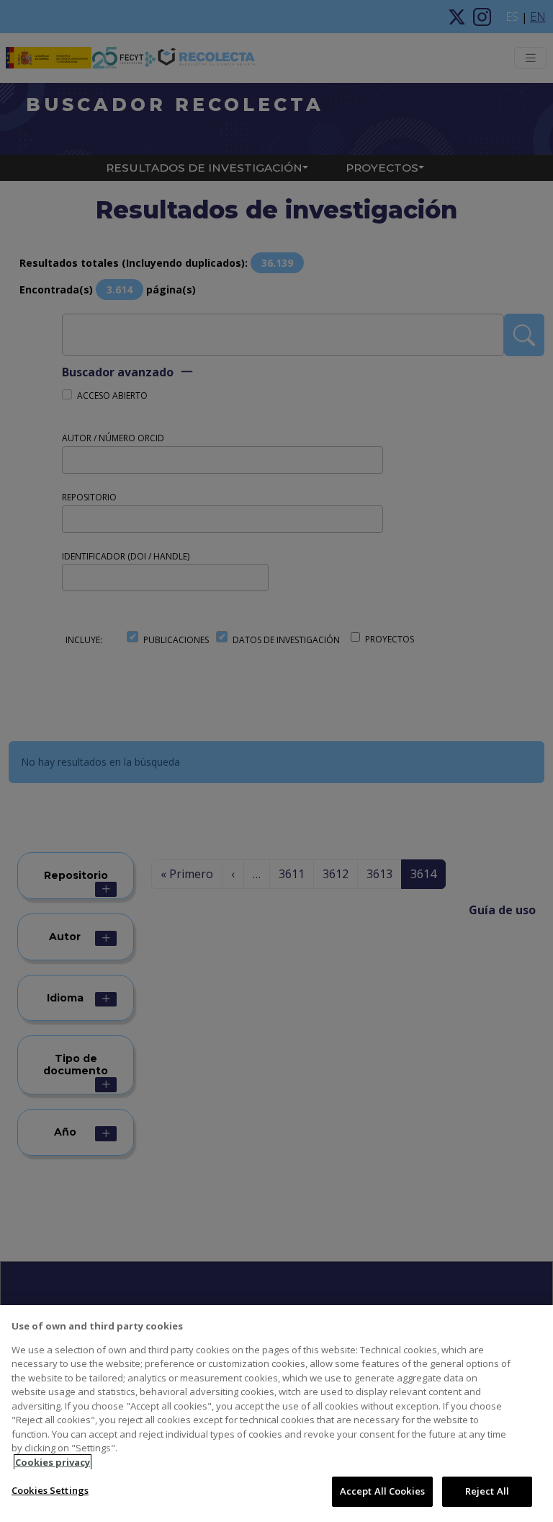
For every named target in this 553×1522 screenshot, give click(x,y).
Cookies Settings (50, 1490)
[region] (276, 1413)
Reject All (487, 1491)
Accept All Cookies (382, 1491)
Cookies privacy (52, 1462)
